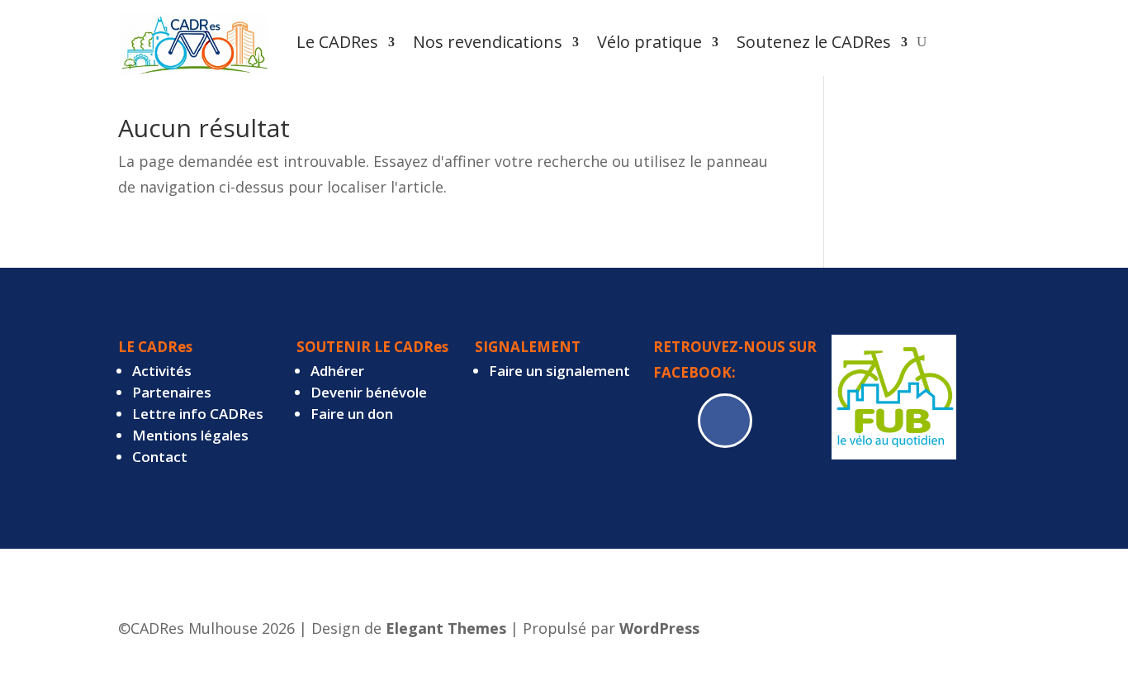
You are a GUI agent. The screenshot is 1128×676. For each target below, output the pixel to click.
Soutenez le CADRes (814, 42)
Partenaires (171, 392)
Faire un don (351, 413)
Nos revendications (487, 42)
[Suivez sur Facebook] (725, 420)
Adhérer (337, 370)
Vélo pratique (649, 42)
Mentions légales (190, 435)
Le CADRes (337, 42)
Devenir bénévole (368, 392)
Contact (159, 456)
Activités (162, 370)
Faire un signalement (559, 370)
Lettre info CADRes (197, 413)
